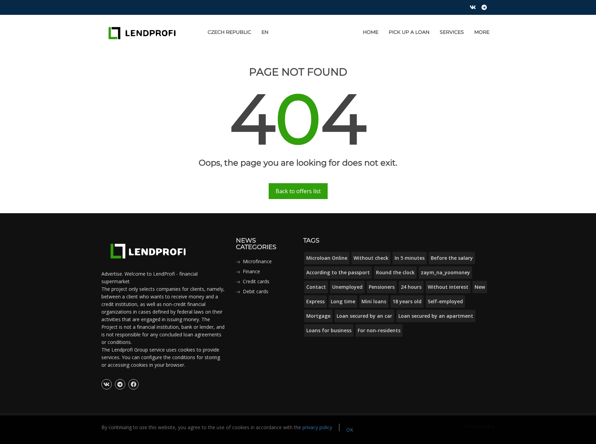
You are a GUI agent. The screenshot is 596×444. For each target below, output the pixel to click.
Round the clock (395, 272)
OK (349, 429)
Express (315, 301)
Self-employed (445, 301)
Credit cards (256, 281)
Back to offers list (298, 191)
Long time (343, 301)
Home (370, 32)
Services (452, 32)
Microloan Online (326, 258)
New (480, 287)
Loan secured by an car (364, 316)
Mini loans (373, 301)
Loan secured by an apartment (435, 316)
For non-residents (379, 330)
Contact (316, 287)
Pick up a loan (409, 32)
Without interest (448, 287)
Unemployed (347, 287)
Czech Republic (229, 32)
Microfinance (257, 261)
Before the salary (452, 258)
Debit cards (255, 291)
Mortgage (318, 316)
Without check (371, 258)
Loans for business (328, 330)
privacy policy (317, 427)
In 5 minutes (410, 258)
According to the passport (338, 272)
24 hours (411, 287)
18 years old (407, 301)
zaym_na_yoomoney (445, 272)
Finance (251, 271)
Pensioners (382, 287)
